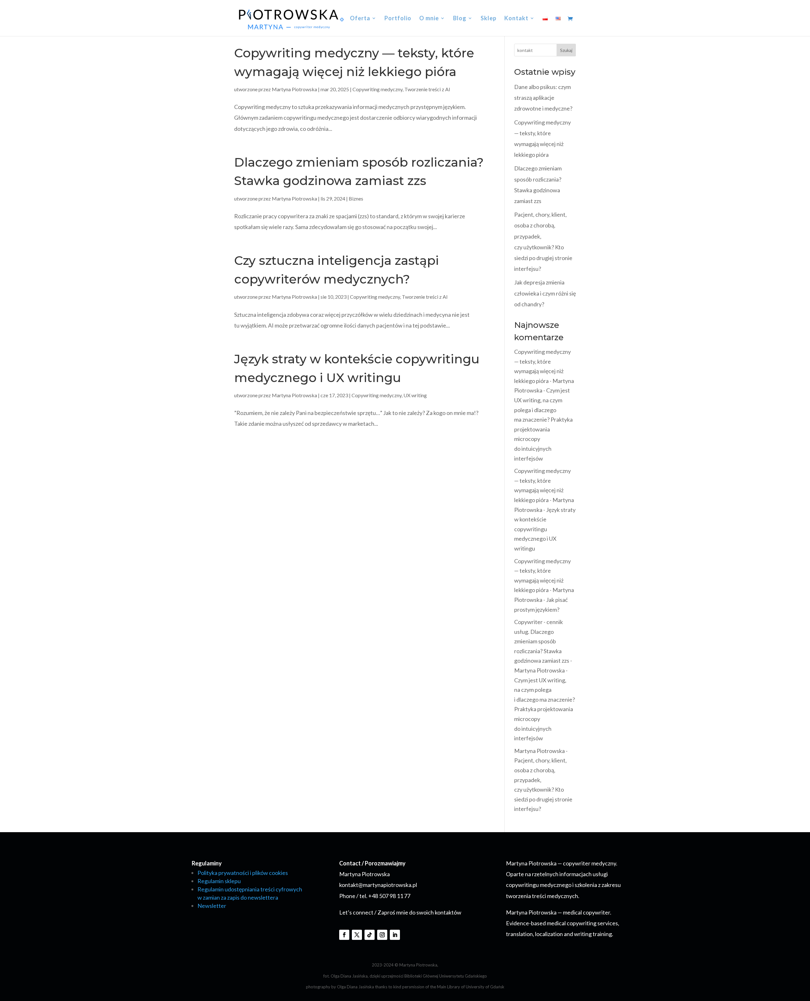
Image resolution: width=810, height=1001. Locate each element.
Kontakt (516, 19)
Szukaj (566, 50)
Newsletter (211, 905)
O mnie (429, 19)
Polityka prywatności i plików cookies (242, 872)
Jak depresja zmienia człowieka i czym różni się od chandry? (545, 293)
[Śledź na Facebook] (344, 935)
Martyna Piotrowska (294, 89)
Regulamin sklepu (219, 880)
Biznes (356, 198)
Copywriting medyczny (377, 89)
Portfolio (397, 19)
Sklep (488, 19)
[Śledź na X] (357, 935)
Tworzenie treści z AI (427, 89)
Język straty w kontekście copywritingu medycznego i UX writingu (545, 529)
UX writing (415, 395)
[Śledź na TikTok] (369, 935)
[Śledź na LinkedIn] (395, 935)
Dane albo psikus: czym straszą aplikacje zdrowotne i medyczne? (543, 97)
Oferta (360, 19)
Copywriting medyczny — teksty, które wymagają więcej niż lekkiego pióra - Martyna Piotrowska (544, 371)
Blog (459, 19)
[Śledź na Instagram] (382, 935)
